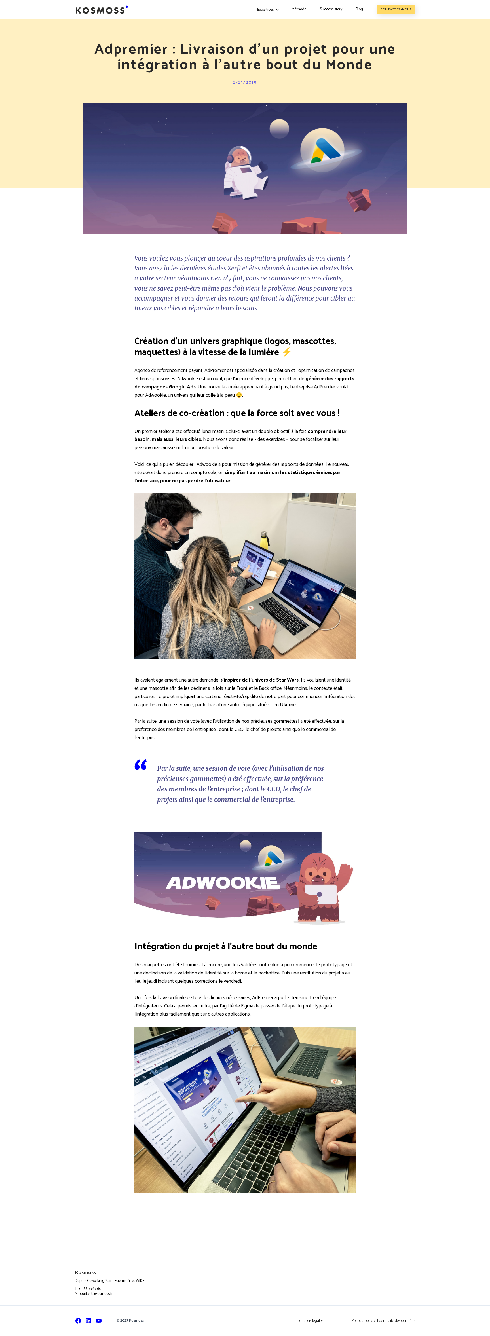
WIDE (140, 1281)
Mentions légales (310, 1321)
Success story (331, 9)
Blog (359, 9)
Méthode (299, 9)
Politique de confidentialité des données (383, 1321)
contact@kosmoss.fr (96, 1294)
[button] (268, 9)
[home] (102, 9)
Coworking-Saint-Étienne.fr (108, 1281)
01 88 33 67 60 (90, 1289)
